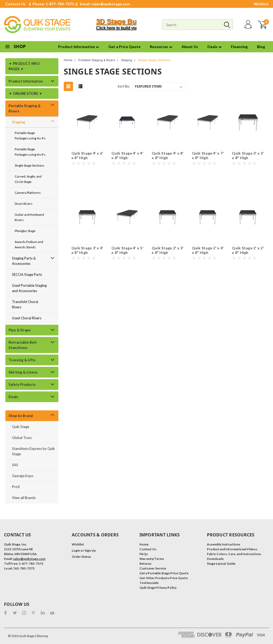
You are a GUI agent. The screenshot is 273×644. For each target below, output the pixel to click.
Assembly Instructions (223, 544)
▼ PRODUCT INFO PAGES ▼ (24, 66)
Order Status (81, 557)
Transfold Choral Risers (25, 304)
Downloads (215, 559)
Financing (239, 46)
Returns (145, 563)
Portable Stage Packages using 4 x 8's (30, 151)
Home (68, 60)
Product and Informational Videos (232, 549)
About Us (190, 46)
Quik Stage (20, 427)
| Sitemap (41, 636)
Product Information (77, 46)
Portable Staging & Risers (25, 108)
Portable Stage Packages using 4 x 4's (30, 135)
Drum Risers (24, 204)
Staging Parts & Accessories (24, 261)
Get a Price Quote (124, 46)
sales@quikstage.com (110, 4)
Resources (159, 46)
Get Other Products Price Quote (163, 578)
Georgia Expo (22, 476)
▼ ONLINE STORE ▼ (25, 93)
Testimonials (149, 583)
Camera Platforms (28, 193)
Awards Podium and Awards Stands (29, 244)
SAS (15, 465)
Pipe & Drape (20, 330)
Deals (212, 46)
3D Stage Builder (123, 21)
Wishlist (261, 4)
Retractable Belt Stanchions (23, 345)
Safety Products (22, 384)
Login (76, 550)
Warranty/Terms (151, 559)
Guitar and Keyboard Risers (29, 217)
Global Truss (22, 437)
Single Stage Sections (29, 165)
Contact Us (15, 4)
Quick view (87, 122)
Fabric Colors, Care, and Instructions (234, 554)
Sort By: (124, 86)
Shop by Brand (21, 416)
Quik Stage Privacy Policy (157, 588)
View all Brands (24, 498)
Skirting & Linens (23, 372)
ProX (16, 487)
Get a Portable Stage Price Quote (163, 573)
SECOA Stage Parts (27, 274)
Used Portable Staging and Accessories (29, 288)
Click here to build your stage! (124, 28)
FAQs (143, 554)
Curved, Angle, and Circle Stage (28, 179)
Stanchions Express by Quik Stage (33, 451)
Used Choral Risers (26, 318)
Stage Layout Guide (221, 563)
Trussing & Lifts (22, 360)
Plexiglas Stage (25, 231)
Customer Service (152, 568)
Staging (18, 122)
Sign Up (90, 550)
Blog (261, 46)
